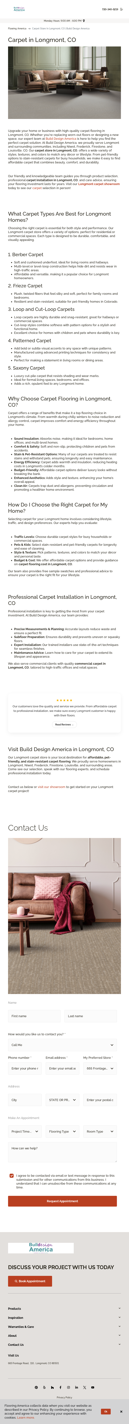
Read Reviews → (64, 724)
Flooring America (17, 28)
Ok (106, 1411)
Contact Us (16, 1344)
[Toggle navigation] (121, 9)
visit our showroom (51, 787)
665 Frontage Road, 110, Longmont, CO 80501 (33, 1363)
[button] (62, 1045)
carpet (37, 188)
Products (14, 1308)
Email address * (57, 1057)
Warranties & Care (21, 1327)
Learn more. (26, 1417)
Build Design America (61, 138)
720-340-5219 (110, 9)
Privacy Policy (64, 1397)
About (12, 1335)
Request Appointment (62, 1201)
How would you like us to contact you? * (37, 1034)
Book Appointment (32, 1281)
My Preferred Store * (98, 1057)
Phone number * (19, 1057)
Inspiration (15, 1317)
